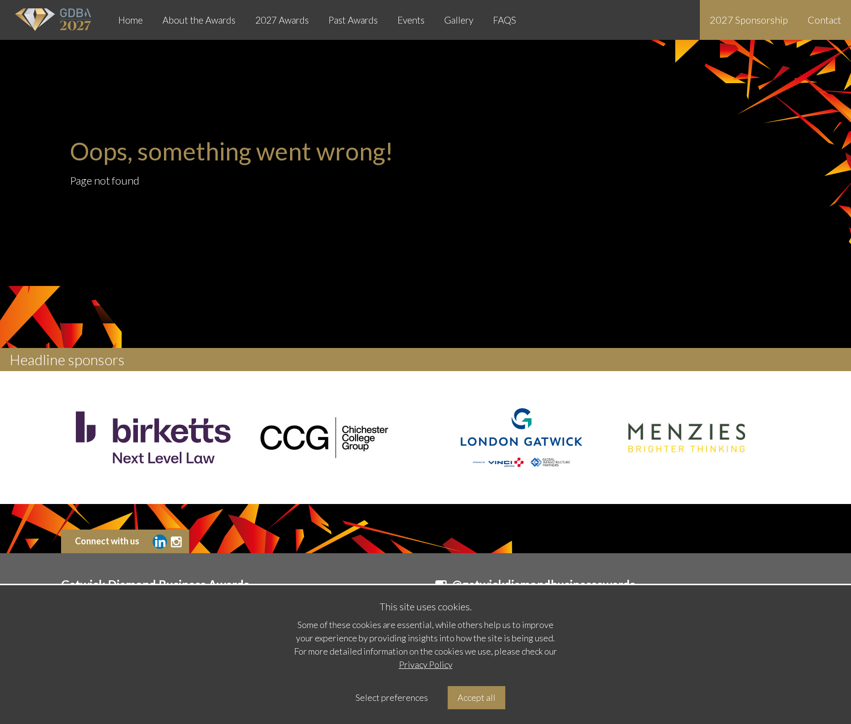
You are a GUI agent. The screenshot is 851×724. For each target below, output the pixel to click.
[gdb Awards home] (54, 20)
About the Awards (199, 20)
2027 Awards (282, 20)
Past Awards (353, 20)
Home (130, 20)
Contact (824, 20)
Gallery (458, 20)
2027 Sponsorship (749, 20)
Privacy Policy (426, 664)
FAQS (504, 20)
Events (411, 20)
